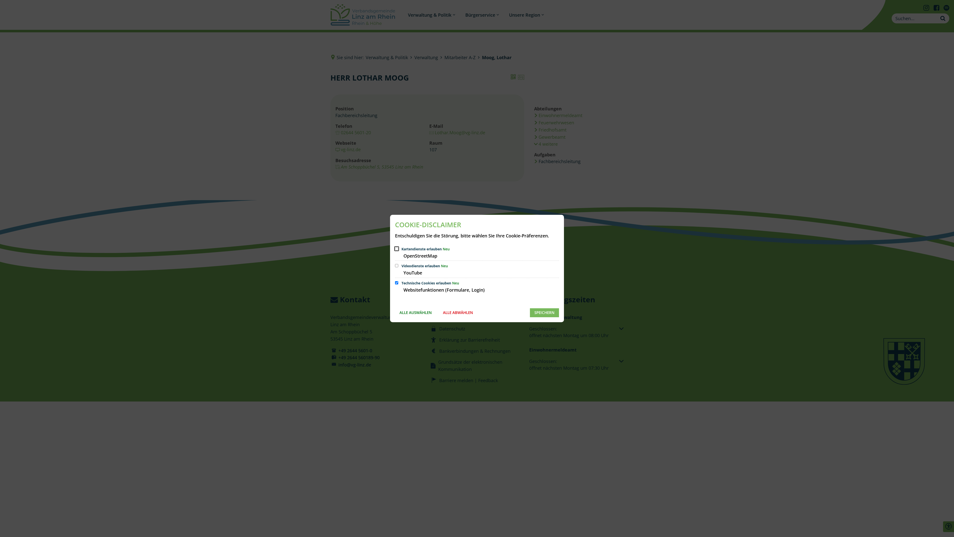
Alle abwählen (458, 312)
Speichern (544, 312)
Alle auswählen (415, 312)
